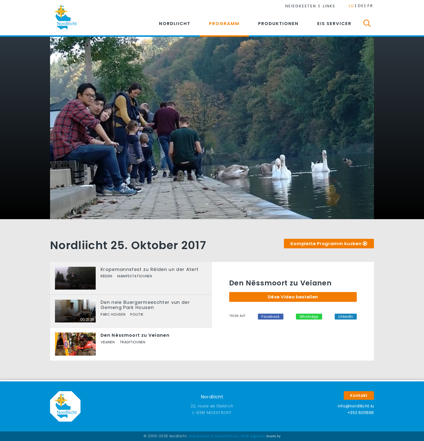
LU (351, 6)
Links (329, 6)
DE (361, 6)
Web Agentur (253, 436)
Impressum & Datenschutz (214, 436)
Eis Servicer (334, 23)
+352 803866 (360, 412)
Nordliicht (174, 23)
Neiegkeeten (300, 6)
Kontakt (359, 395)
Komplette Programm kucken (326, 244)
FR (370, 6)
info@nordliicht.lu (356, 406)
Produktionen (278, 23)
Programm (224, 23)
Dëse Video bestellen (293, 297)
